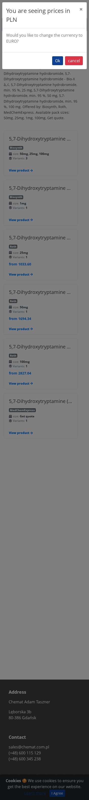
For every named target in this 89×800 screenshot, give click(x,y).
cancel (74, 60)
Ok (57, 60)
